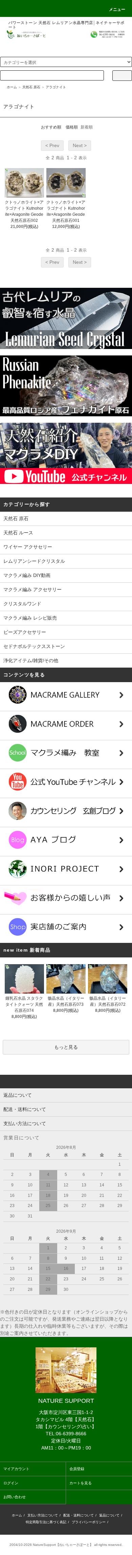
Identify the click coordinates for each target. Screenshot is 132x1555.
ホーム (12, 87)
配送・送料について (78, 1515)
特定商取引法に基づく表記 (46, 1522)
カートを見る (80, 1483)
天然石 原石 (31, 87)
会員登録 (76, 1469)
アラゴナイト (56, 87)
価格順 (72, 127)
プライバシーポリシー (89, 1522)
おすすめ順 (51, 127)
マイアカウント (16, 1469)
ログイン (10, 1483)
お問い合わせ (14, 1497)
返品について (109, 1515)
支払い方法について (42, 1515)
